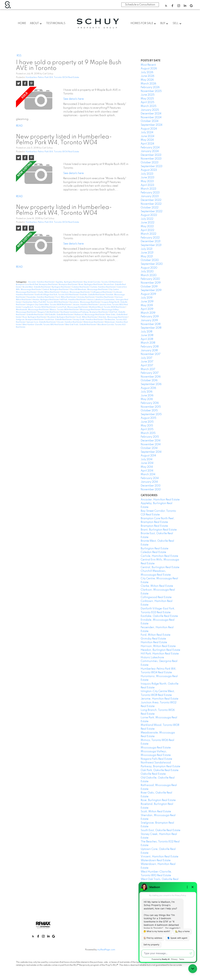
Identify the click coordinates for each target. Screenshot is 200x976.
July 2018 (146, 331)
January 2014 (149, 482)
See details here (73, 99)
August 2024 (149, 128)
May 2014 (147, 467)
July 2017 (146, 358)
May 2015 (147, 425)
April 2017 (147, 365)
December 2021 (150, 241)
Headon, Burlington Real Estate (46, 300)
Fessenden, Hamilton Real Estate (41, 297)
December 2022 (151, 200)
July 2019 (146, 297)
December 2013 (150, 485)
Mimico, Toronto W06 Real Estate (64, 310)
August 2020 (149, 268)
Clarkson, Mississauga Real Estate (75, 292)
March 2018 (148, 343)
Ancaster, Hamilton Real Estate (41, 282)
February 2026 (150, 87)
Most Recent (148, 65)
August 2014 (148, 455)
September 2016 (151, 384)
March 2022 (148, 234)
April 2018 (147, 339)
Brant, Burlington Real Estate (91, 284)
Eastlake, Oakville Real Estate (92, 295)
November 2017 (150, 354)
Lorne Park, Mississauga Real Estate (72, 307)
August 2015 (148, 418)
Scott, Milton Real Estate (87, 317)
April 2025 (147, 102)
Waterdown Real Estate (93, 322)
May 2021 (147, 256)
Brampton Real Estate (68, 284)
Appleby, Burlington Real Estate (69, 282)
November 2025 (151, 91)
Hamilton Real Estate (105, 297)
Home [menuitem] (22, 23)
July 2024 (147, 132)
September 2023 (151, 166)
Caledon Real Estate (80, 287)
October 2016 (149, 380)
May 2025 (147, 98)
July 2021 (146, 249)
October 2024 (149, 121)
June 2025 (147, 95)
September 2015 (151, 414)
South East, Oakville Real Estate (58, 320)
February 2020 (150, 279)
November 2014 (151, 444)
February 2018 (150, 346)
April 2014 (147, 470)
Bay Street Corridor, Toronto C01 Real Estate (103, 282)
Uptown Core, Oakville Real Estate (41, 322)
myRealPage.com (106, 950)
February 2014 (150, 478)
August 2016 (148, 388)
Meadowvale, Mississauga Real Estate (32, 310)
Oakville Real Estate (35, 315)
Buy (162, 23)
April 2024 (147, 143)
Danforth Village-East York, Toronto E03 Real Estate (57, 295)
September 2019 (151, 290)
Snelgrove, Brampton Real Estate (30, 320)
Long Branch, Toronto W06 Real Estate (39, 307)
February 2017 (150, 373)
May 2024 (147, 140)
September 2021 (151, 245)
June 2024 (147, 136)
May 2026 (147, 80)
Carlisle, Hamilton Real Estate (103, 287)
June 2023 (147, 177)
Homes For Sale (142, 23)
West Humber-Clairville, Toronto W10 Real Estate (43, 325)
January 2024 (150, 151)
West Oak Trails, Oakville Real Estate (80, 325)
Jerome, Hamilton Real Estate (85, 305)
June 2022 (147, 222)
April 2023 (147, 185)
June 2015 (147, 422)
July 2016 (146, 391)
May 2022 (147, 226)
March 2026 (148, 83)
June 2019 (147, 301)
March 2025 (148, 106)
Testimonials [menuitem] (55, 23)
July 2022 (147, 219)
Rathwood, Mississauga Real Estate (90, 315)
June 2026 (147, 76)
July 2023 (147, 174)
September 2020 (152, 264)
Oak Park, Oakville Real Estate (159, 770)
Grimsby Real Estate (86, 297)
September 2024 (151, 125)
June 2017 (147, 361)
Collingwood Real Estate (101, 292)
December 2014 (150, 440)
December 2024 (151, 113)
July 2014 (146, 459)
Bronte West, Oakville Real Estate (37, 287)
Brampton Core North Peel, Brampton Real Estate (37, 284)
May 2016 (147, 399)
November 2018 (150, 324)
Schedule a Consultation (140, 4)
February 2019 (150, 316)
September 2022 (151, 211)
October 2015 (149, 410)
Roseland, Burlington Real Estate (61, 317)
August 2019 (148, 294)
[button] (166, 5)
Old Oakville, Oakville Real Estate (59, 315)
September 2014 (151, 452)
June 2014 (147, 463)
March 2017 (148, 369)
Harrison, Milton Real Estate (158, 646)
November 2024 (151, 117)
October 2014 (149, 448)
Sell (176, 23)
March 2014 (148, 474)
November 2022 (151, 204)
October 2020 (150, 260)
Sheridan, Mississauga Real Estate (113, 317)
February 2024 (150, 147)
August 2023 (149, 170)
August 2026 (149, 68)
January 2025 (150, 110)
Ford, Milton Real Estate (66, 297)
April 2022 (147, 230)
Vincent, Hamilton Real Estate (69, 322)
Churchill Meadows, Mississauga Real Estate (89, 289)
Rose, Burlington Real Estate (35, 317)
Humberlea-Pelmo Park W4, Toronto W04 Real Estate (52, 77)
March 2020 (149, 275)
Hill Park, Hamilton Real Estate (73, 300)
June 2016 (147, 395)
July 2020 (147, 271)
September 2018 (151, 328)
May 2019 (147, 305)
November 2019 (151, 282)
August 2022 (149, 215)
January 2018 (149, 350)
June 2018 (147, 335)
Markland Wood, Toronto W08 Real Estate (107, 307)
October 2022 (149, 207)
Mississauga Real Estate (90, 310)
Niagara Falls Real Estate (48, 312)
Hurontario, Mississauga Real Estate (85, 302)
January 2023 (150, 196)
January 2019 (149, 320)
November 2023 (151, 158)
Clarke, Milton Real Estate (49, 292)
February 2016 (150, 403)
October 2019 (149, 286)
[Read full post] (38, 100)
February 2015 (150, 437)
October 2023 (149, 162)
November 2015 (151, 407)
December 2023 (151, 155)
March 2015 (148, 433)
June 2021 (147, 252)
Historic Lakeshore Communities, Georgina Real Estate (159, 661)
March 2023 (148, 189)
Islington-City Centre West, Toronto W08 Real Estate (49, 305)
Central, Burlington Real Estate (56, 289)
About (34, 23)
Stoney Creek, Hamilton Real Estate (88, 320)
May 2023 (147, 181)
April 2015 (147, 429)
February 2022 (150, 237)
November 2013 (151, 489)
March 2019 (148, 313)
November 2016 (151, 376)
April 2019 (147, 309)
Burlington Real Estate (61, 287)
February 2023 (150, 192)
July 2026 (147, 72)
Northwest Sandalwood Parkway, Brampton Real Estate (84, 312)
